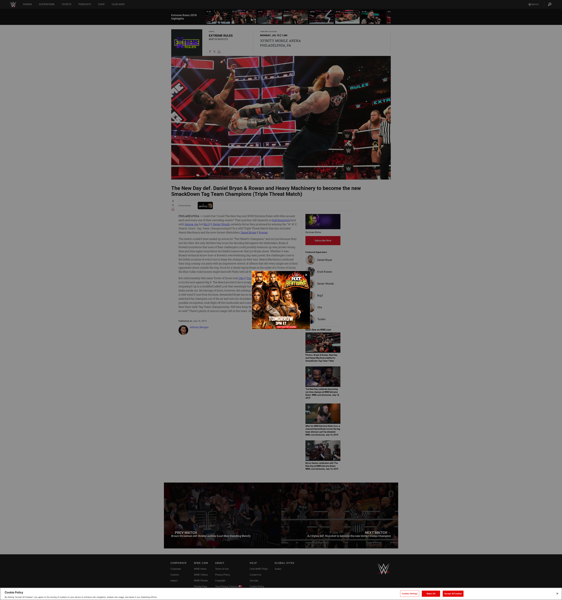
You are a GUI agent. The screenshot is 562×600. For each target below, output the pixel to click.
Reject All (431, 593)
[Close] (557, 593)
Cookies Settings (410, 593)
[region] (281, 594)
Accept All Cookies (453, 593)
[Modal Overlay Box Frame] (281, 300)
